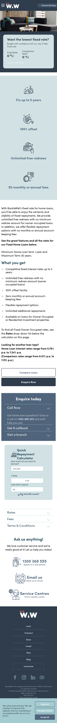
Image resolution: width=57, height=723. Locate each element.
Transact (28, 632)
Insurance (28, 666)
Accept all (45, 717)
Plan (28, 652)
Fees (10, 519)
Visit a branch (17, 434)
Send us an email (34, 580)
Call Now (13, 407)
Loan (28, 626)
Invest (28, 646)
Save (28, 639)
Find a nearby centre (34, 596)
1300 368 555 (26, 419)
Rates (11, 512)
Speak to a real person (34, 564)
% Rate (14, 475)
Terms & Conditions (21, 525)
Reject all (45, 704)
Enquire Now (28, 382)
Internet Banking (48, 5)
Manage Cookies (45, 710)
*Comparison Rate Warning (15, 62)
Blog (28, 659)
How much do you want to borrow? (23, 462)
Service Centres (34, 593)
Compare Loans (28, 372)
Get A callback (17, 428)
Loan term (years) (19, 484)
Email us (34, 577)
